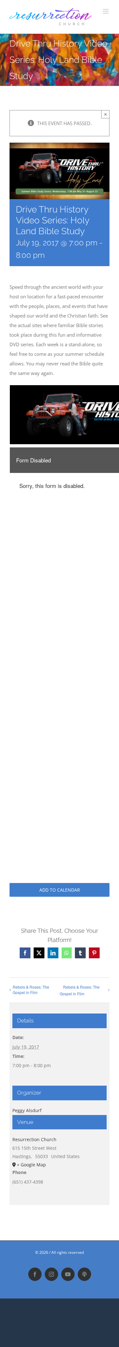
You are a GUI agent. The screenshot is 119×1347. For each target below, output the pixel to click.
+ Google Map (31, 1165)
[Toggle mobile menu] (106, 11)
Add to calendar (59, 890)
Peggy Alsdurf (27, 1110)
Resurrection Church (34, 1139)
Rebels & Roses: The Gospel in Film (31, 989)
